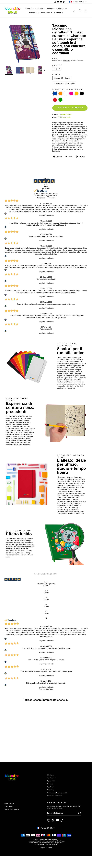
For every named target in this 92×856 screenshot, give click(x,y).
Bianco (66, 93)
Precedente (41, 198)
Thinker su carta (64, 117)
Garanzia (50, 784)
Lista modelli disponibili (11, 809)
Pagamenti (50, 781)
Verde (60, 100)
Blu (55, 93)
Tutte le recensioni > (46, 689)
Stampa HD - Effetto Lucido (64, 83)
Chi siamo (50, 775)
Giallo (76, 93)
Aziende (57, 12)
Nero (82, 93)
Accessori (33, 12)
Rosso (55, 100)
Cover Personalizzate (34, 9)
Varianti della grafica (67, 89)
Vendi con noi (51, 778)
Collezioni (60, 9)
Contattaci (50, 790)
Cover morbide (9, 803)
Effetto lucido (8, 806)
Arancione (60, 93)
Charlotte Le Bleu (65, 114)
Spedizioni (50, 787)
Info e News (46, 12)
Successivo (51, 198)
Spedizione (66, 60)
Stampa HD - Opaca (61, 78)
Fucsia (71, 93)
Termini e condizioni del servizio (57, 793)
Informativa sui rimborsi (54, 796)
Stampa (56, 74)
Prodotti (49, 9)
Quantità (57, 65)
